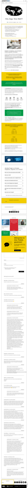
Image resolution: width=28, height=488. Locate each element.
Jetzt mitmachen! (17, 250)
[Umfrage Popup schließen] (25, 237)
